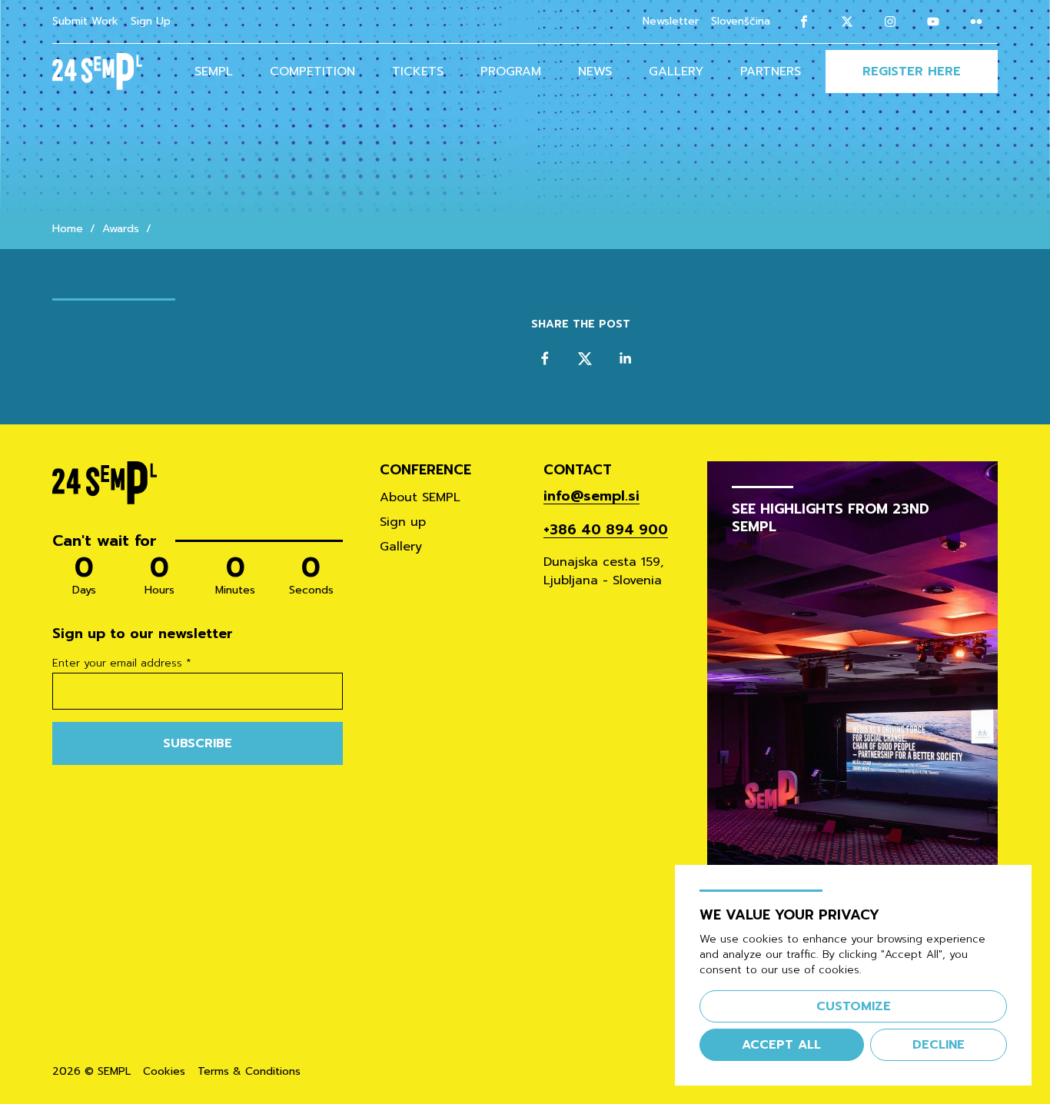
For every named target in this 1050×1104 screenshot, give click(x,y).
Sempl (213, 71)
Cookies (164, 1071)
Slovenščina (740, 21)
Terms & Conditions (249, 1071)
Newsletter (671, 21)
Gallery (676, 71)
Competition (312, 71)
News (595, 71)
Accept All (781, 1045)
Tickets (418, 71)
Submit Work (85, 21)
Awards (120, 229)
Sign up (403, 522)
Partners (770, 71)
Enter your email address (121, 663)
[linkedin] (625, 358)
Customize (853, 1006)
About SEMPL (420, 497)
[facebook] (545, 358)
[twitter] (585, 358)
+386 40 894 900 (605, 529)
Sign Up (151, 21)
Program (510, 71)
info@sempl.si (591, 496)
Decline (938, 1045)
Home (67, 229)
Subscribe (197, 743)
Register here (911, 71)
